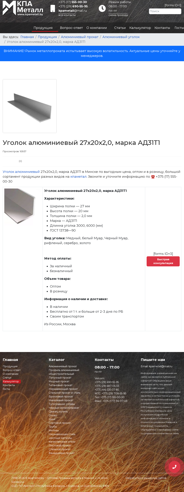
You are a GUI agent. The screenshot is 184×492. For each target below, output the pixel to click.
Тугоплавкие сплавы (62, 404)
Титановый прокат (60, 385)
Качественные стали (62, 441)
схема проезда (118, 15)
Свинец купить (58, 411)
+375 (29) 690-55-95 (107, 382)
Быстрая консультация (163, 261)
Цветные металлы (60, 438)
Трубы (53, 426)
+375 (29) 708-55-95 (114, 393)
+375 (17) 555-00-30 (112, 397)
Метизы (54, 430)
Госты (179, 28)
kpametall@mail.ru (160, 366)
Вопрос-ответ (71, 28)
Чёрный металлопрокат (64, 407)
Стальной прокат (59, 449)
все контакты (67, 15)
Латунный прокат (60, 377)
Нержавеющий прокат (63, 389)
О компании (96, 28)
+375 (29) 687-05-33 (107, 386)
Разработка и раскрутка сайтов (145, 478)
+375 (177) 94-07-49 (115, 401)
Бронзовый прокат (61, 396)
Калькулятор (140, 28)
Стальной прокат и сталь (64, 392)
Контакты (162, 28)
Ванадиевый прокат (62, 453)
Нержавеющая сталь (62, 434)
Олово (53, 415)
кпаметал (78, 177)
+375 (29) (73, 6)
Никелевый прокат (61, 400)
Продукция (43, 28)
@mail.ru (73, 10)
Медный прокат (59, 381)
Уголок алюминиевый (21, 172)
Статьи (120, 28)
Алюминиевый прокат (63, 366)
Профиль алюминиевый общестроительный (64, 372)
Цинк (52, 419)
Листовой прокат (60, 445)
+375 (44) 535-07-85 (107, 389)
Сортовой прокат (60, 423)
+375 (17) (73, 2)
